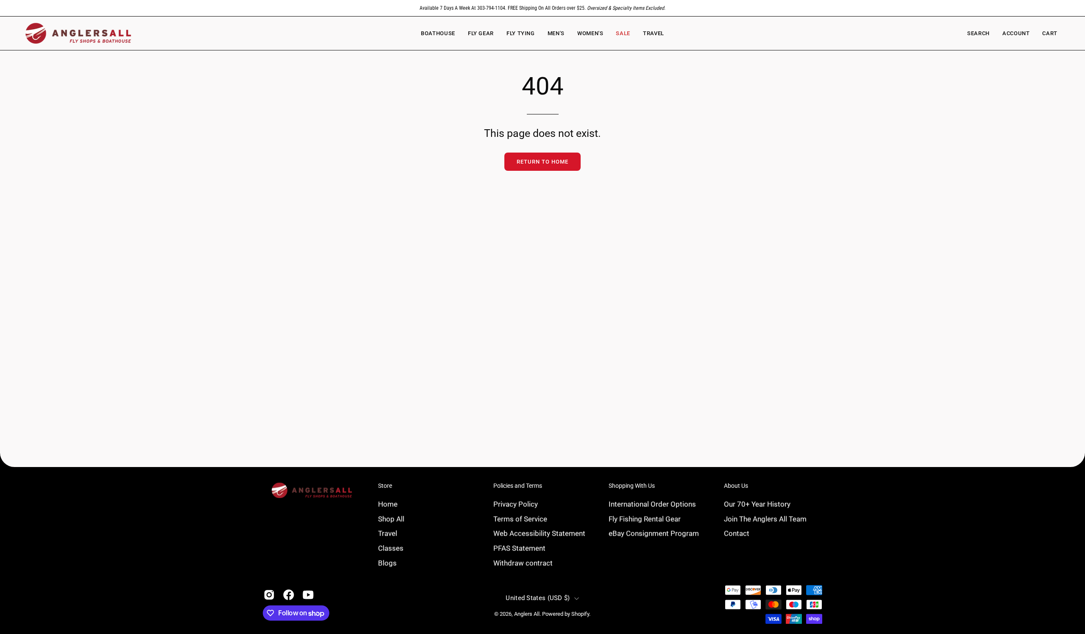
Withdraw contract (523, 563)
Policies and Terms (517, 485)
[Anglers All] (78, 33)
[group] (542, 8)
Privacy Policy (515, 504)
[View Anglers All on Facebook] (288, 595)
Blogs (387, 563)
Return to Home (542, 161)
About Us (736, 485)
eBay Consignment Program (654, 533)
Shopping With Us (632, 485)
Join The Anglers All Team (765, 518)
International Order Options (652, 504)
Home (388, 504)
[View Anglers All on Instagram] (269, 595)
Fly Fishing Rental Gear (645, 518)
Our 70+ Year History (757, 504)
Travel (387, 533)
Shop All (391, 518)
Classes (390, 548)
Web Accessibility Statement (539, 533)
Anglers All (527, 614)
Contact (736, 533)
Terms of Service (520, 518)
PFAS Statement (519, 548)
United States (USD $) (538, 598)
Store (385, 485)
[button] (590, 33)
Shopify (580, 614)
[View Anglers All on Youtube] (308, 595)
